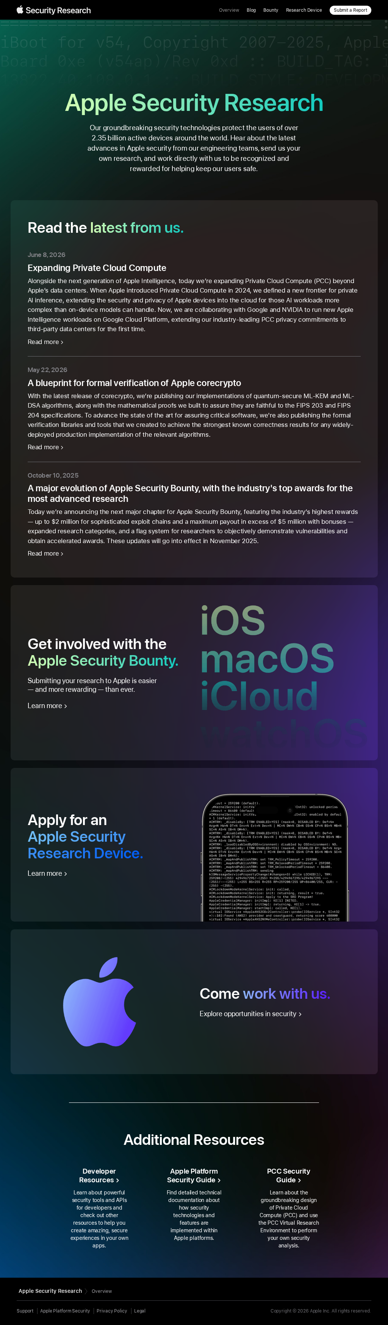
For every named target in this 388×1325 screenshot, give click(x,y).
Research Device (304, 10)
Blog (251, 10)
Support (25, 1311)
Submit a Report (350, 10)
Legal (140, 1311)
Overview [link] (229, 10)
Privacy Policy (112, 1311)
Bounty (270, 10)
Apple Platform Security (65, 1311)
